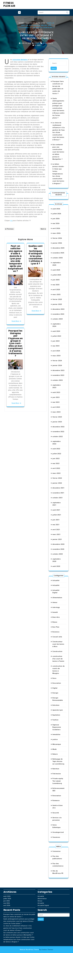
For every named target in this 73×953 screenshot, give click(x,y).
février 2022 (57, 478)
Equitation (56, 715)
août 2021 (56, 510)
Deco (54, 678)
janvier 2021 (57, 539)
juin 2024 (56, 341)
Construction (57, 651)
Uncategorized (58, 832)
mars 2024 (56, 356)
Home (21, 23)
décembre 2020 (58, 544)
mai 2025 (56, 285)
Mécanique (56, 744)
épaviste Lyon (57, 710)
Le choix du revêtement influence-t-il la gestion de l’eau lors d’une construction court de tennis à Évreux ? (17, 928)
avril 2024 (56, 351)
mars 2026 (56, 233)
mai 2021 (56, 524)
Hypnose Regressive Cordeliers (56, 727)
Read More (15, 321)
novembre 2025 (58, 253)
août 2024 (56, 331)
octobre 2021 (57, 498)
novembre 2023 (58, 375)
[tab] (19, 12)
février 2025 (57, 299)
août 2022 (56, 449)
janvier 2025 (57, 304)
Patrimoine (56, 774)
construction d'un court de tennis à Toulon (58, 658)
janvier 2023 (57, 422)
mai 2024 (56, 346)
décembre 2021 (58, 488)
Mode (54, 749)
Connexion (56, 851)
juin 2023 (56, 397)
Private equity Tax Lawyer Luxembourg (57, 781)
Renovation (56, 796)
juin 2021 (56, 520)
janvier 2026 (57, 243)
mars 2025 (56, 294)
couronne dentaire (20, 60)
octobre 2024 (57, 319)
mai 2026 (56, 223)
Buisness (55, 632)
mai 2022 (56, 463)
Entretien (55, 705)
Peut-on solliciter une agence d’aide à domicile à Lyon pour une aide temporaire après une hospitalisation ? (15, 259)
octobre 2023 (57, 380)
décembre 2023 (58, 370)
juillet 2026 (56, 214)
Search (67, 13)
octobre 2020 (57, 554)
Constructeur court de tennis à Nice (58, 644)
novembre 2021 (58, 493)
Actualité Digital (43, 905)
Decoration (56, 683)
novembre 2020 (58, 549)
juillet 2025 (56, 275)
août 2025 (56, 270)
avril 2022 (56, 468)
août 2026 (56, 209)
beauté (55, 612)
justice (55, 739)
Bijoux (54, 622)
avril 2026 (56, 228)
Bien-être (56, 617)
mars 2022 (56, 473)
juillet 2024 (56, 336)
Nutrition (55, 769)
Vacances (56, 837)
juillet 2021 (56, 515)
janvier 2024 (57, 365)
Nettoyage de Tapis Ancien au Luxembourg (58, 761)
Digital (54, 688)
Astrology (56, 607)
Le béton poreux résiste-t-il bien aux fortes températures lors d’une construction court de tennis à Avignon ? (58, 173)
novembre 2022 (58, 431)
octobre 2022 (57, 436)
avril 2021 (56, 529)
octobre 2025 (57, 258)
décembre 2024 (58, 309)
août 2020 (56, 566)
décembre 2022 (58, 427)
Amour (54, 602)
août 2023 (56, 392)
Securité (55, 813)
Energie (55, 693)
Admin (36, 43)
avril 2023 (56, 407)
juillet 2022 (56, 454)
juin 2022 (56, 458)
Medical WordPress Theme (36, 949)
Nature (55, 754)
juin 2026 (56, 218)
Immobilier (56, 734)
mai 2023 (56, 402)
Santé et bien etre (36, 23)
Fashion (55, 720)
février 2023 (57, 417)
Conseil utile (57, 637)
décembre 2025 (58, 248)
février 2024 (57, 360)
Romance (56, 800)
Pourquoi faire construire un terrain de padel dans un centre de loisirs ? (19, 916)
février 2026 (57, 238)
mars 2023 (56, 412)
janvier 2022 (57, 483)
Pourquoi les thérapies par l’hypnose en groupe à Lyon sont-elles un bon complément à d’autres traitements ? (15, 343)
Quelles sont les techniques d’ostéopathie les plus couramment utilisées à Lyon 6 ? (35, 255)
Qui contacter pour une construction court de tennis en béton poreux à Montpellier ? (58, 152)
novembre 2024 (58, 314)
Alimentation (57, 597)
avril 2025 (56, 289)
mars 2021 (56, 534)
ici (11, 220)
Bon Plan (55, 627)
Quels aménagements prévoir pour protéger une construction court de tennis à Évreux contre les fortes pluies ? (58, 108)
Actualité (55, 580)
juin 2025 (56, 280)
